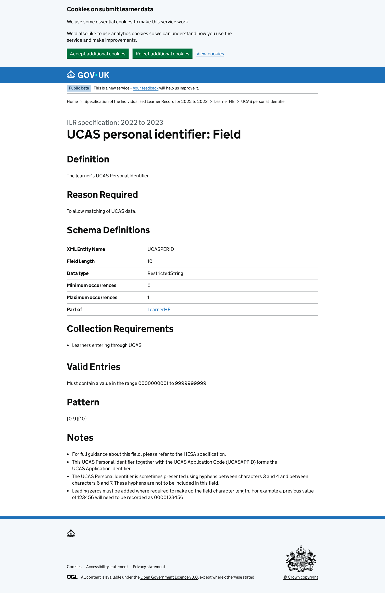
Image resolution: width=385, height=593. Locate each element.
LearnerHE (158, 309)
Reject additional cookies (162, 54)
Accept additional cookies (97, 54)
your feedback (145, 88)
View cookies (210, 53)
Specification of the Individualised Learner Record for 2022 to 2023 (146, 101)
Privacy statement (149, 566)
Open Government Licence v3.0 (169, 577)
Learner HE (224, 101)
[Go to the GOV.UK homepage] (88, 75)
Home (72, 101)
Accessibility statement (107, 566)
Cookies (74, 566)
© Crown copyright (300, 577)
